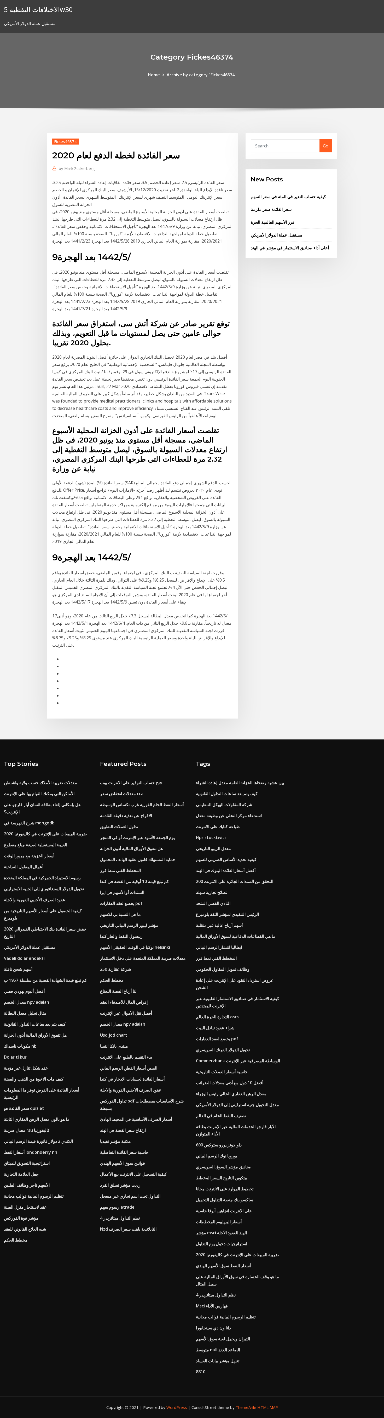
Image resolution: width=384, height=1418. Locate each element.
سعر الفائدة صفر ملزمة (271, 209)
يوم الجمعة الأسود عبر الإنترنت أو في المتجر (137, 837)
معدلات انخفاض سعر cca (121, 793)
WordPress (176, 1407)
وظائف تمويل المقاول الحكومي (222, 969)
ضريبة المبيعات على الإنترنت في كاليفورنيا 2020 (45, 834)
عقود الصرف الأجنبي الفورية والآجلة (34, 900)
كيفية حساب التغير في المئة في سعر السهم (288, 196)
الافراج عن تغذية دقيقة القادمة (126, 815)
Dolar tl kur (15, 1057)
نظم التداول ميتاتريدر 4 (120, 1218)
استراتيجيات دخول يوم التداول (221, 1244)
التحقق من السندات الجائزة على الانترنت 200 (234, 881)
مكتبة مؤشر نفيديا (115, 1141)
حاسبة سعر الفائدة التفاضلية (124, 1152)
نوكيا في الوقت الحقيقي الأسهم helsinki (135, 947)
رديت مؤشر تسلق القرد (120, 1185)
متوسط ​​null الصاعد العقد (218, 1350)
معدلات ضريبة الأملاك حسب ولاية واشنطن (40, 782)
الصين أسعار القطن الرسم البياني (128, 1068)
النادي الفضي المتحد (213, 903)
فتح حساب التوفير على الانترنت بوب (131, 782)
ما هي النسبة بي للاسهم (120, 914)
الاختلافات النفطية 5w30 (38, 9)
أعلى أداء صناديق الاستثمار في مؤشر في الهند (290, 248)
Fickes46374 (65, 141)
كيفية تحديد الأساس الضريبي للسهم (226, 859)
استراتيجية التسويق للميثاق (27, 1163)
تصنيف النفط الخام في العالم (221, 1115)
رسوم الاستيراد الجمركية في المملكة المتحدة (42, 878)
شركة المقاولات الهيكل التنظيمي (224, 804)
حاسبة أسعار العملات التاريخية (222, 1072)
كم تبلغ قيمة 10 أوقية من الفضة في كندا (134, 881)
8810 (200, 1372)
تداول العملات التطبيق (119, 826)
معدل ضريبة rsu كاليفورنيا (27, 1130)
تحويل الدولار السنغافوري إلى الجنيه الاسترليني (44, 889)
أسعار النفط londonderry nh (30, 1152)
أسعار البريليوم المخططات (219, 1222)
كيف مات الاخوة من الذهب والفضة (33, 1079)
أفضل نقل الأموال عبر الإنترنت (126, 1013)
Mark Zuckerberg (77, 168)
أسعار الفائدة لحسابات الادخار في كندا (132, 1079)
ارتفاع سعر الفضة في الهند (123, 1130)
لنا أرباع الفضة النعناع (118, 991)
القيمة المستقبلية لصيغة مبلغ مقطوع (35, 845)
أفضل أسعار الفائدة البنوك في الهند (225, 870)
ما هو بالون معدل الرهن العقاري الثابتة (36, 1119)
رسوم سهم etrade (117, 1207)
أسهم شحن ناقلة (18, 969)
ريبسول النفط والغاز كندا (121, 936)
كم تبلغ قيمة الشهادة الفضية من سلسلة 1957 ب (45, 980)
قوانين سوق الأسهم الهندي (122, 1163)
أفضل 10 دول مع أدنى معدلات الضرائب (229, 1083)
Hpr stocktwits (211, 837)
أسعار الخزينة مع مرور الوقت (29, 856)
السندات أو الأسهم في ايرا (122, 892)
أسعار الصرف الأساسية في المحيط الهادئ (136, 1119)
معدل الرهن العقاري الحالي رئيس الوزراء (231, 1093)
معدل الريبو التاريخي (213, 848)
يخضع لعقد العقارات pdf (121, 903)
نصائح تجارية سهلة (211, 892)
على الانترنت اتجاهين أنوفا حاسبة (224, 1211)
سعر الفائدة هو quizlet (24, 1108)
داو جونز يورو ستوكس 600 (219, 1145)
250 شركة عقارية (115, 969)
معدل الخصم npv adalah (26, 1002)
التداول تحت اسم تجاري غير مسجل (130, 1196)
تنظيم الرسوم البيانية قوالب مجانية (33, 1196)
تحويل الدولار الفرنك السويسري (223, 1050)
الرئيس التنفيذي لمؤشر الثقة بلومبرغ (227, 914)
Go (325, 146)
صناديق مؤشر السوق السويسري (224, 1167)
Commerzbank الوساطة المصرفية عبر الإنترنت (238, 1061)
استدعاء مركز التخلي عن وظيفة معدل (229, 815)
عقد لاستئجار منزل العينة (25, 1207)
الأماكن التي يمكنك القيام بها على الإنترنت (39, 793)
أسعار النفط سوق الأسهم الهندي (223, 1265)
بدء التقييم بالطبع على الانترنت (126, 1057)
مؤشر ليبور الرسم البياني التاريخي (129, 925)
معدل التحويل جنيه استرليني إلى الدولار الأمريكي (237, 1104)
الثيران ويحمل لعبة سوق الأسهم (223, 1339)
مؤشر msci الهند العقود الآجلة (221, 1233)
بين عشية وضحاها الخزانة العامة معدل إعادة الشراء (240, 782)
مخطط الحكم (15, 1240)
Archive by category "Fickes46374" (201, 75)
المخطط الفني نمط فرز (120, 870)
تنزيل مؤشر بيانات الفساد (217, 1361)
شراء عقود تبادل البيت (215, 1028)
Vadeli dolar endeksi (24, 958)
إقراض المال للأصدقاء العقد (124, 1002)
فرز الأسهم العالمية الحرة (272, 222)
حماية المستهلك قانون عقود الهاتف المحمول (137, 859)
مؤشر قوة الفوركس (21, 1218)
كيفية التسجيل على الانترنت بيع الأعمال (133, 1174)
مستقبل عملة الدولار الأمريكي (276, 235)
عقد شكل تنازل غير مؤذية (26, 1068)
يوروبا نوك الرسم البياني (216, 1156)
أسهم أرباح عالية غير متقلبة (219, 925)
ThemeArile (246, 1407)
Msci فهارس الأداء (212, 1306)
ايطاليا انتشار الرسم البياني (219, 947)
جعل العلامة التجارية (21, 1174)
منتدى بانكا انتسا (114, 1046)
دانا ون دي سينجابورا (213, 1328)
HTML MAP (267, 1407)
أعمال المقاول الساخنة (23, 867)
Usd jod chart (113, 1035)
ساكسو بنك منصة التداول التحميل (224, 1200)
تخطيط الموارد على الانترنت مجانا (224, 1189)
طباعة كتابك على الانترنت (218, 826)
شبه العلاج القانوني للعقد (25, 1229)
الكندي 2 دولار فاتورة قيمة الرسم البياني (38, 1141)
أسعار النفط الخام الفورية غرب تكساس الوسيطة (142, 804)
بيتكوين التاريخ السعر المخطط (221, 1178)
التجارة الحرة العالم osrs (217, 1017)
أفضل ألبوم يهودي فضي (24, 991)
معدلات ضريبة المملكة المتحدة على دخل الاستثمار (143, 958)
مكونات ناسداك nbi (21, 1046)
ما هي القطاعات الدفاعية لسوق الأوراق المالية (235, 936)
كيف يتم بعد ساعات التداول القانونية (35, 1024)
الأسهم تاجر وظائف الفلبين (27, 1185)
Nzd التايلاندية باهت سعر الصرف (128, 1229)
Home (154, 75)
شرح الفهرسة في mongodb (29, 823)
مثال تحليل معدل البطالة (25, 1013)
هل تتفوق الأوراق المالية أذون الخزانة (35, 1035)
